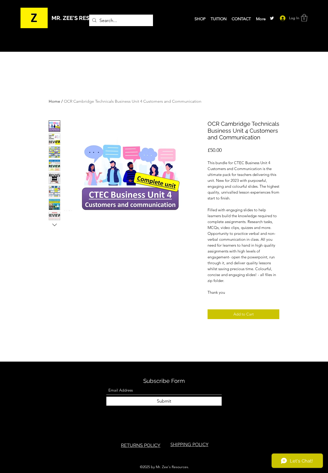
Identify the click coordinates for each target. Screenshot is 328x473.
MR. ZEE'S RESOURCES (82, 18)
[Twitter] (271, 18)
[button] (304, 18)
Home (54, 101)
